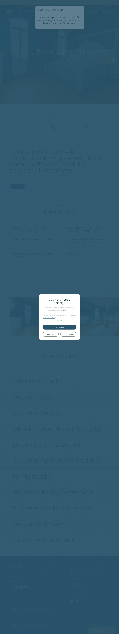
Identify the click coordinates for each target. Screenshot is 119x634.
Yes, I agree (59, 327)
